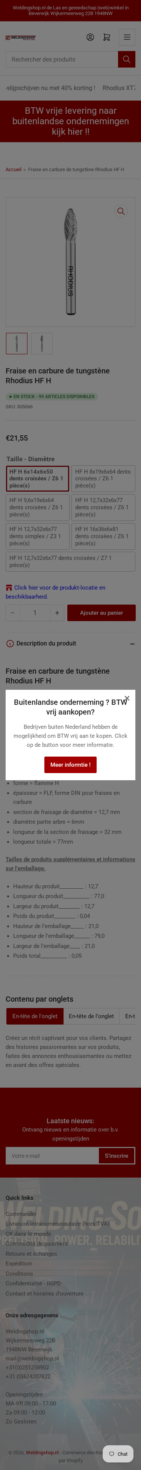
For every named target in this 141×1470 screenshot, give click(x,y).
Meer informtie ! (70, 764)
